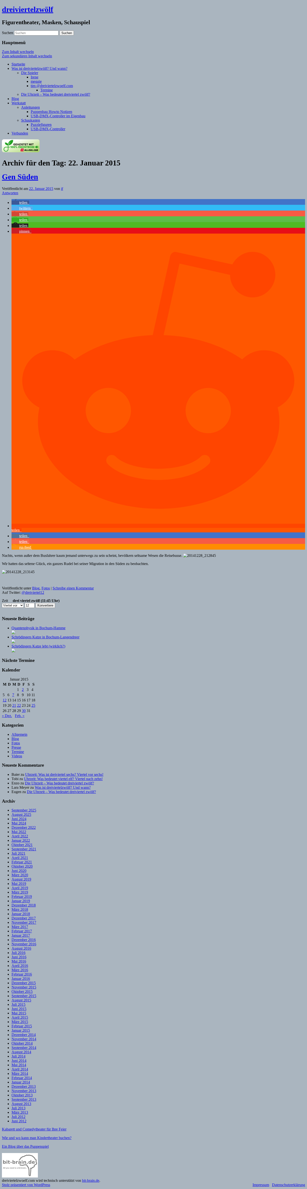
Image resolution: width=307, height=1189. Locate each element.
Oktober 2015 (22, 991)
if (62, 189)
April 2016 (20, 966)
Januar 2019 (21, 901)
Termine (46, 90)
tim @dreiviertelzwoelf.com (52, 86)
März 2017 (20, 927)
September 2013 (24, 1099)
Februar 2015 (22, 1026)
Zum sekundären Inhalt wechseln (27, 56)
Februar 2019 (22, 897)
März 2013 (20, 1112)
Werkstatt (19, 103)
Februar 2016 (22, 974)
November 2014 (24, 1039)
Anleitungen (30, 107)
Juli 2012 (18, 1117)
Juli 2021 (18, 853)
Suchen (7, 33)
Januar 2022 (21, 840)
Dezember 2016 (24, 940)
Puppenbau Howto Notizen (51, 112)
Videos (17, 756)
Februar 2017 (22, 931)
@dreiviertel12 (33, 592)
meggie (36, 81)
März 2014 (20, 1073)
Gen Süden (20, 176)
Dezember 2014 (24, 1035)
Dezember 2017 (24, 918)
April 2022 (20, 836)
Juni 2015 (19, 1009)
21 (14, 705)
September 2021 (24, 849)
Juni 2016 (19, 957)
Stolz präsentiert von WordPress (26, 1185)
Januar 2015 (21, 1030)
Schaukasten (30, 120)
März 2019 (20, 892)
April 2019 (20, 888)
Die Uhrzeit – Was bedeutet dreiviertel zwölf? (55, 94)
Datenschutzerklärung (288, 1185)
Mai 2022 (19, 832)
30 (24, 711)
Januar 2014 (21, 1082)
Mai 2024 (19, 823)
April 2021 (20, 858)
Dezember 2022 (24, 827)
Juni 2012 (19, 1121)
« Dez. (7, 716)
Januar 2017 (21, 935)
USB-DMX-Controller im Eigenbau (58, 116)
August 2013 (21, 1104)
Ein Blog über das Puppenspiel (25, 1146)
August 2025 (21, 814)
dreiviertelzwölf (27, 9)
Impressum (261, 1185)
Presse (16, 747)
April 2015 (20, 1017)
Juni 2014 (19, 1061)
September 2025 (24, 810)
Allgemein (19, 734)
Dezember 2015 (24, 983)
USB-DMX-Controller (48, 129)
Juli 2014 (18, 1056)
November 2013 (24, 1091)
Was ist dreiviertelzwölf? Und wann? (39, 68)
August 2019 (21, 879)
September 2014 (24, 1048)
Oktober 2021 (22, 845)
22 (19, 705)
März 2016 (20, 970)
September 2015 (24, 996)
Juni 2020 (19, 871)
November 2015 (24, 987)
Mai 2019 (19, 884)
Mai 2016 (19, 961)
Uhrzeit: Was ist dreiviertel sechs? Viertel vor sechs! (64, 774)
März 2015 (20, 1022)
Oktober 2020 (22, 866)
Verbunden (20, 133)
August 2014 (21, 1052)
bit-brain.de (90, 1180)
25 (33, 705)
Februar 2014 (22, 1078)
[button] (20, 202)
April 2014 (20, 1069)
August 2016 (21, 948)
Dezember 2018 (24, 905)
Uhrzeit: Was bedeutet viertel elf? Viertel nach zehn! (63, 779)
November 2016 (24, 944)
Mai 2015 (19, 1013)
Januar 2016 (21, 979)
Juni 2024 (19, 819)
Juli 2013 (18, 1108)
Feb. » (19, 716)
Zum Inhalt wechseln (18, 52)
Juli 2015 (18, 1004)
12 (4, 700)
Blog (15, 99)
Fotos (45, 588)
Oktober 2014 (22, 1043)
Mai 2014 (19, 1065)
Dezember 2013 (24, 1086)
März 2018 (20, 909)
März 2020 (20, 875)
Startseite (18, 64)
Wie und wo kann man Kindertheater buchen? (36, 1138)
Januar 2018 (21, 914)
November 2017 (24, 922)
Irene (34, 77)
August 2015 (21, 1000)
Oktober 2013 (22, 1095)
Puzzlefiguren (41, 125)
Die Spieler (29, 73)
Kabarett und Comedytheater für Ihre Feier (34, 1129)
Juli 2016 (18, 953)
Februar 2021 (22, 862)
